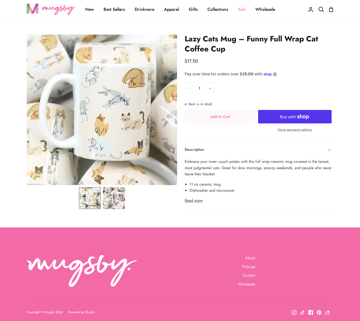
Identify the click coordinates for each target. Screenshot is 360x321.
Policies (248, 267)
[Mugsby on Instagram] (294, 312)
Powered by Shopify (81, 312)
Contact (248, 275)
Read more (194, 200)
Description (194, 149)
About (250, 258)
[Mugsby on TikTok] (302, 312)
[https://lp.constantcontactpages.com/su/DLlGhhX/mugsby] (327, 312)
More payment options (295, 129)
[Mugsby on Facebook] (310, 312)
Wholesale (246, 284)
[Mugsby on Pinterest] (319, 312)
